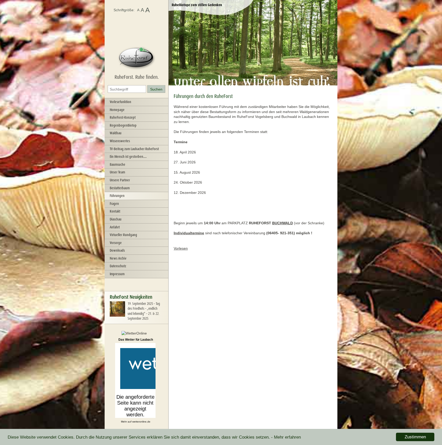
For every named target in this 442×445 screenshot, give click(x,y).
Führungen (117, 195)
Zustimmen (415, 437)
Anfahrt (115, 227)
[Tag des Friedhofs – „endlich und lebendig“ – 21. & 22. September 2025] (117, 315)
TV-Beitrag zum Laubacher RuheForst (134, 149)
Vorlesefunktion (120, 101)
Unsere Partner (120, 180)
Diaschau (115, 219)
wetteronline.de (141, 421)
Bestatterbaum (120, 188)
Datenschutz (118, 266)
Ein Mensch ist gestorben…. (128, 156)
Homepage (117, 109)
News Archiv (118, 258)
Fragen (114, 203)
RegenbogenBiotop (123, 125)
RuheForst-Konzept (123, 117)
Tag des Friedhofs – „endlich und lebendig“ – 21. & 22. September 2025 (144, 311)
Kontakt (115, 211)
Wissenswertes (120, 141)
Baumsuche (117, 164)
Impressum (117, 274)
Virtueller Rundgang (123, 234)
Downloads (117, 250)
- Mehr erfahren (286, 437)
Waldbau (115, 133)
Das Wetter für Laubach (135, 339)
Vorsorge (116, 242)
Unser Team (117, 172)
